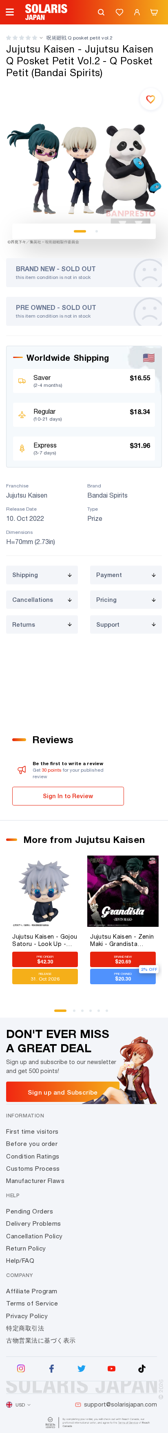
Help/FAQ (20, 1260)
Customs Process (33, 1168)
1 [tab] (80, 231)
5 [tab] (101, 1013)
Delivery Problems (33, 1223)
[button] (21, 38)
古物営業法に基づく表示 (41, 1340)
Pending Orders (29, 1211)
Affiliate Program (31, 1291)
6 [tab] (110, 1013)
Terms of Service (32, 1303)
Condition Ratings (33, 1156)
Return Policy (26, 1248)
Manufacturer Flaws (35, 1180)
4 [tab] (93, 1013)
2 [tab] (97, 231)
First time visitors (32, 1131)
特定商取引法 (25, 1328)
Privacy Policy (27, 1315)
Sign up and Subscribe (62, 1092)
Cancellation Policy (34, 1236)
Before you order (31, 1143)
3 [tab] (85, 1013)
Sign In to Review (68, 795)
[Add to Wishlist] (151, 99)
